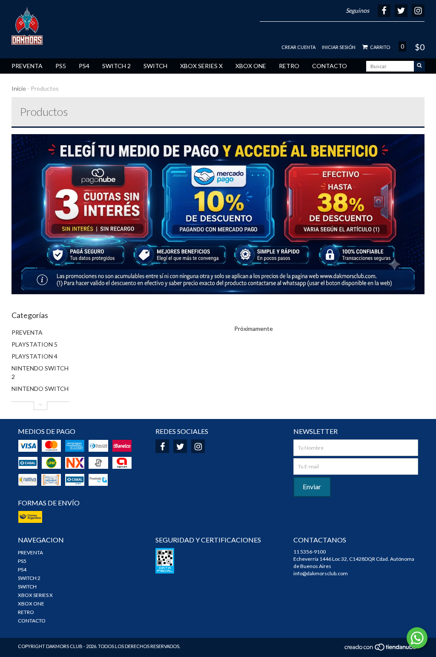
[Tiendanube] (381, 649)
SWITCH (155, 65)
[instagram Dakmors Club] (198, 446)
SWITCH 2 (116, 65)
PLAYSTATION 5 (34, 344)
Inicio (18, 88)
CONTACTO (329, 65)
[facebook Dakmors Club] (162, 446)
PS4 (84, 65)
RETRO (289, 65)
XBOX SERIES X (201, 65)
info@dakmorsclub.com (320, 573)
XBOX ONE (250, 65)
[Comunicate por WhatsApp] (417, 637)
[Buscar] (419, 66)
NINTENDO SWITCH (40, 388)
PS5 (60, 65)
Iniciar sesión (339, 47)
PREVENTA (27, 65)
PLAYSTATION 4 (34, 356)
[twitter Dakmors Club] (180, 446)
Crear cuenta (298, 47)
